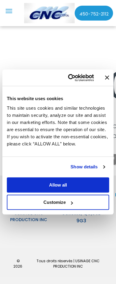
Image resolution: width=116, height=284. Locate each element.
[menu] (9, 11)
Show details (84, 166)
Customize (54, 202)
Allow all (58, 184)
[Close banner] (107, 78)
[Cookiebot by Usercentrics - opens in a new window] (70, 78)
